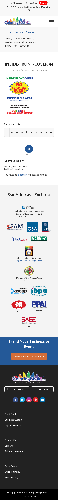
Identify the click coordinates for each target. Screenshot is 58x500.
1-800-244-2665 (18, 389)
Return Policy (11, 477)
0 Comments (28, 70)
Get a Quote (11, 466)
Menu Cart (23, 7)
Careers (9, 445)
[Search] (29, 10)
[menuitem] (17, 3)
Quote (43, 2)
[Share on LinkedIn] (31, 132)
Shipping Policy (12, 471)
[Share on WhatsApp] (21, 132)
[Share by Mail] (51, 132)
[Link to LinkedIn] (42, 399)
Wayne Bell (44, 70)
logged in (22, 174)
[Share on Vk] (41, 132)
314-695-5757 (43, 389)
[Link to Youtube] (35, 399)
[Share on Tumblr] (36, 132)
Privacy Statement (14, 451)
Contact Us (31, 2)
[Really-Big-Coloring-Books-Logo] (24, 21)
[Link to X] (22, 399)
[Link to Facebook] (15, 399)
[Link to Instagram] (29, 399)
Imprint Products (13, 425)
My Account (19, 2)
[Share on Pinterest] (26, 132)
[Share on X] (12, 132)
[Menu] (50, 21)
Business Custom (13, 419)
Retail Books (11, 414)
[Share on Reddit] (46, 132)
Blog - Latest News (19, 32)
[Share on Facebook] (6, 132)
